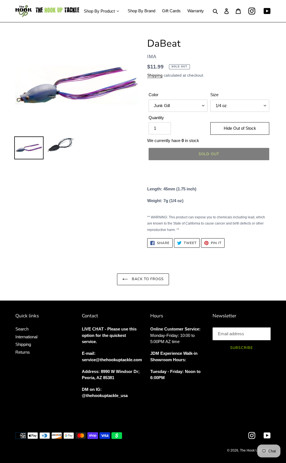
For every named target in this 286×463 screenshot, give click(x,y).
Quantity (156, 117)
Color (153, 94)
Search (21, 329)
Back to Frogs (147, 279)
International (26, 336)
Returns (22, 352)
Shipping (155, 75)
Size (214, 94)
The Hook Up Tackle (255, 450)
